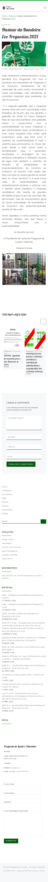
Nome (11, 437)
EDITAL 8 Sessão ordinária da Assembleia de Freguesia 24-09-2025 (20, 615)
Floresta (5, 506)
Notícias (12, 16)
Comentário (16, 418)
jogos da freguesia (9, 551)
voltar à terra (7, 559)
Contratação (6, 491)
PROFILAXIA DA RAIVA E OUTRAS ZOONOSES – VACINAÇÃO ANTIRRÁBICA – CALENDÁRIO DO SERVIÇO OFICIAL (34, 363)
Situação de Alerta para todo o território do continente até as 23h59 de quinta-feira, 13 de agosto (24, 639)
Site (10, 457)
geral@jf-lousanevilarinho (18, 771)
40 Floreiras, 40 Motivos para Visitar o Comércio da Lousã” (23, 676)
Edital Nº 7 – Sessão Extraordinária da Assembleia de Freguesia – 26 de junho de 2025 (23, 666)
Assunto (7, 802)
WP (14, 871)
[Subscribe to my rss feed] (2, 2)
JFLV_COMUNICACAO (13, 69)
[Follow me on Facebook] (6, 2)
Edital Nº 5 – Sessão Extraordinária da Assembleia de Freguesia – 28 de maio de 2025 (23, 706)
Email (12, 447)
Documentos (7, 494)
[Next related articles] (43, 321)
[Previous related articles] (37, 321)
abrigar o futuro (8, 539)
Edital (4, 498)
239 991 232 (15, 768)
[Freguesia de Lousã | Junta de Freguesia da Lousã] (8, 7)
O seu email (9, 793)
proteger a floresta (9, 555)
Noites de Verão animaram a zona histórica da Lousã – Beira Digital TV (24, 648)
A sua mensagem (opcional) (16, 811)
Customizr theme (38, 871)
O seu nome (9, 784)
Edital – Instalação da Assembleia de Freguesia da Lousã (22, 605)
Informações (7, 510)
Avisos (5, 487)
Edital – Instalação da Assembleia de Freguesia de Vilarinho (22, 596)
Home (4, 16)
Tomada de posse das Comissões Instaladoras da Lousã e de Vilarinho (22, 685)
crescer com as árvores (12, 547)
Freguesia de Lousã (18, 867)
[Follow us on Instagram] (9, 2)
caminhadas (6, 543)
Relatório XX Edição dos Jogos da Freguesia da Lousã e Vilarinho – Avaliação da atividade (24, 657)
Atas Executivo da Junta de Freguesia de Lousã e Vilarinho (22, 577)
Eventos (5, 502)
